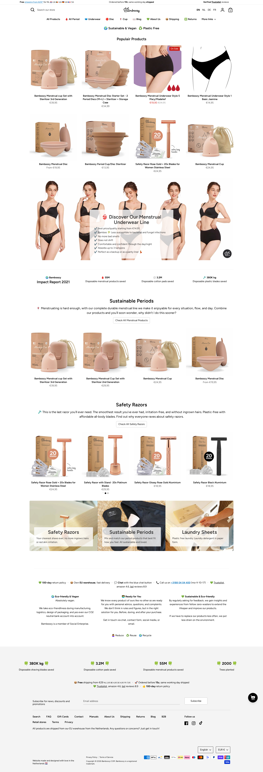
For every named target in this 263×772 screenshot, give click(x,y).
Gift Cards (62, 716)
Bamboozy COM (108, 761)
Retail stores (39, 722)
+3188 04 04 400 (180, 582)
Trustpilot (216, 2)
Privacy (69, 722)
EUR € (221, 749)
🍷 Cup (123, 19)
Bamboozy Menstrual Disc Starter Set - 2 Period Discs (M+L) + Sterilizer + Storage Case (105, 99)
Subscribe (196, 700)
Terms (55, 722)
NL (204, 9)
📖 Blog (137, 19)
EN (198, 9)
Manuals (93, 716)
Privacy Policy (91, 757)
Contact (78, 716)
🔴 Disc (110, 19)
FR (214, 9)
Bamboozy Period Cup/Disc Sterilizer (105, 164)
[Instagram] (193, 722)
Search (36, 716)
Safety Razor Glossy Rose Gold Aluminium (157, 482)
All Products (53, 19)
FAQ (48, 716)
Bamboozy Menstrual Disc (53, 164)
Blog (153, 716)
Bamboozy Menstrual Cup (209, 164)
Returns (140, 716)
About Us (109, 716)
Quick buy (53, 87)
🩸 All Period (72, 19)
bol (132, 586)
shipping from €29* (34, 2)
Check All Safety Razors (131, 424)
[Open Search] (33, 10)
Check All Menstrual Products (131, 320)
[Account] (222, 8)
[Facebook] (186, 722)
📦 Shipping (172, 19)
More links (208, 19)
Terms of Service (106, 757)
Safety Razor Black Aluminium (209, 482)
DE (209, 9)
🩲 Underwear (92, 19)
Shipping (125, 716)
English (204, 749)
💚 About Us (153, 19)
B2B (164, 716)
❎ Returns (190, 19)
